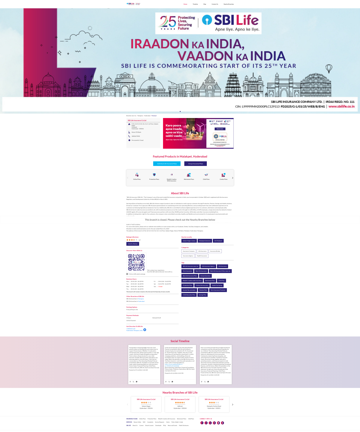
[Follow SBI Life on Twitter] (210, 422)
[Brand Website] (222, 422)
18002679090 (136, 136)
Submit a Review (133, 244)
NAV (144, 422)
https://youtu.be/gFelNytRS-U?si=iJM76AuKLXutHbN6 (174, 365)
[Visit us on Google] (206, 422)
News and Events (172, 425)
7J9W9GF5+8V (130, 329)
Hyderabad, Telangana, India (134, 330)
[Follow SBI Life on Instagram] (214, 422)
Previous (127, 178)
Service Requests (159, 422)
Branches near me (131, 115)
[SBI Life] (133, 4)
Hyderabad (147, 115)
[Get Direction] (144, 331)
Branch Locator (149, 425)
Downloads (158, 425)
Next (232, 178)
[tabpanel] (180, 61)
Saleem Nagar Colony (189, 241)
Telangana (140, 115)
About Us (135, 425)
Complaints (150, 422)
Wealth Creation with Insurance (166, 419)
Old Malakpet (218, 241)
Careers (141, 425)
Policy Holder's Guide (177, 422)
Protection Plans (152, 419)
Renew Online (137, 422)
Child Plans (191, 419)
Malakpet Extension (205, 241)
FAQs (164, 425)
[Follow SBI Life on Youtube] (218, 422)
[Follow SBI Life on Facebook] (201, 422)
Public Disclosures (184, 425)
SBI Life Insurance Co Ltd (146, 399)
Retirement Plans (181, 419)
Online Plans (142, 419)
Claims (168, 422)
